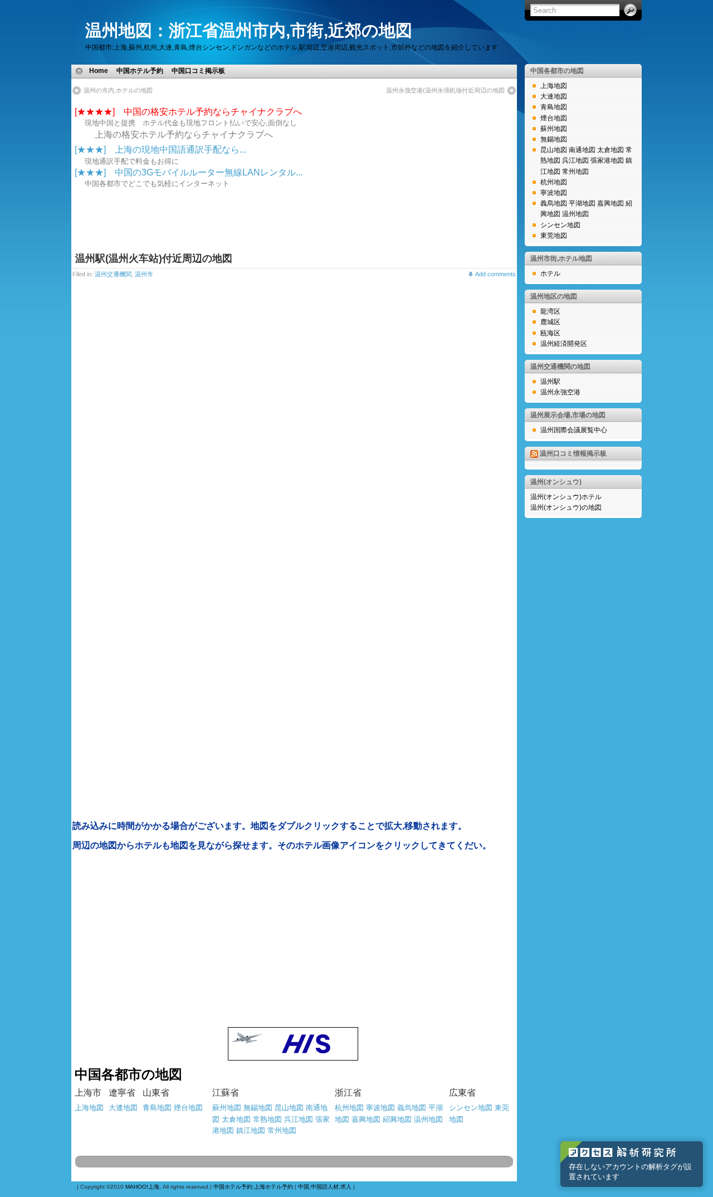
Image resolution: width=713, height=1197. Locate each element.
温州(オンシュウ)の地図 (566, 507)
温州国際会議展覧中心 (573, 430)
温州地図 (428, 1119)
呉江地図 (298, 1119)
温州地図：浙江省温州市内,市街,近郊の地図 (248, 30)
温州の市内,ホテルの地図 (118, 90)
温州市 (144, 274)
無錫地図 (257, 1107)
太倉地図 (236, 1119)
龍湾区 (550, 311)
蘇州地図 (226, 1107)
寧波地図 (380, 1107)
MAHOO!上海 (142, 1187)
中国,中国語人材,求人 (324, 1187)
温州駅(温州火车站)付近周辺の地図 (153, 258)
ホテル (550, 273)
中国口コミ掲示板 (198, 71)
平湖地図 (582, 203)
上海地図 (553, 86)
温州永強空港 (560, 392)
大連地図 (553, 96)
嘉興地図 (365, 1119)
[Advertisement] (359, 70)
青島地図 (553, 107)
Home (98, 71)
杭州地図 (349, 1107)
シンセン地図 (470, 1107)
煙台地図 (188, 1107)
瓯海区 (550, 333)
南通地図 (582, 150)
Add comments (495, 274)
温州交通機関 (113, 274)
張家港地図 (607, 160)
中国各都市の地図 (557, 71)
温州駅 (550, 381)
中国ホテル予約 (139, 71)
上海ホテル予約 (273, 1187)
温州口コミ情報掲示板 (573, 453)
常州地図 (281, 1130)
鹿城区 (550, 322)
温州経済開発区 (563, 344)
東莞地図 (553, 236)
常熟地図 (267, 1119)
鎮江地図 (250, 1130)
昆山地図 (289, 1107)
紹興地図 (397, 1119)
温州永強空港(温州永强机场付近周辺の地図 (445, 90)
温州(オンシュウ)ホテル (566, 497)
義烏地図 (411, 1107)
